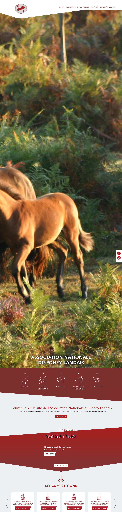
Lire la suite (49, 454)
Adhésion (94, 7)
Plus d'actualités (61, 465)
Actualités (103, 7)
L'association (71, 7)
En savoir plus (61, 416)
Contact (112, 7)
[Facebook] (119, 253)
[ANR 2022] (21, 9)
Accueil (61, 7)
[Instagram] (119, 258)
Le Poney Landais (83, 7)
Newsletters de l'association (57, 447)
